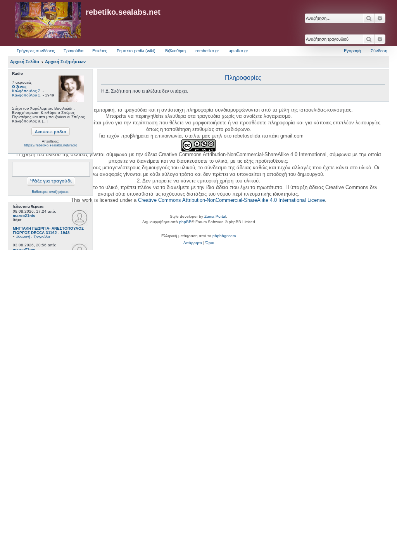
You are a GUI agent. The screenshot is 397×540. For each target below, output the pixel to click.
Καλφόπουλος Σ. (26, 91)
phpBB (185, 222)
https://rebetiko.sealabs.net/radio (50, 145)
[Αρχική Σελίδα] (48, 20)
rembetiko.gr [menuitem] (207, 50)
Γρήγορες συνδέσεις (36, 50)
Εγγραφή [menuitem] (352, 50)
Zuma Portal (215, 216)
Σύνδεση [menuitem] (379, 50)
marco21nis (24, 215)
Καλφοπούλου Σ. (26, 95)
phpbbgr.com (224, 236)
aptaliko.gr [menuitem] (238, 50)
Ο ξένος (19, 86)
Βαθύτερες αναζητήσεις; (50, 192)
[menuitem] (192, 242)
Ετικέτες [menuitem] (99, 50)
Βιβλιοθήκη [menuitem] (175, 50)
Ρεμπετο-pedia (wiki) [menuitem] (136, 50)
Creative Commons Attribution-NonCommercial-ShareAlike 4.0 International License (231, 200)
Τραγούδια (73, 50)
